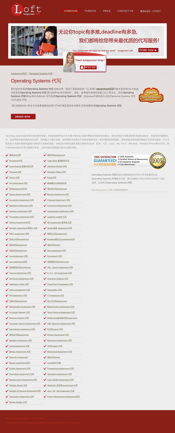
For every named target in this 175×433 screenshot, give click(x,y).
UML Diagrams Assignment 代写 (61, 323)
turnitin (90, 11)
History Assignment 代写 (19, 194)
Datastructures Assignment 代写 (23, 380)
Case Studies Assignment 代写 (60, 380)
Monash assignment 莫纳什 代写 (23, 228)
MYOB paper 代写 (55, 329)
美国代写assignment (18, 250)
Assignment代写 (19, 73)
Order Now (22, 116)
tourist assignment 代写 (19, 346)
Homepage (71, 11)
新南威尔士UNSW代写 (56, 183)
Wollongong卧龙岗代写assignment (62, 318)
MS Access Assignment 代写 (21, 279)
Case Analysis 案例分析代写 (21, 166)
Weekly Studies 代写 (18, 402)
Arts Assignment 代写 (18, 183)
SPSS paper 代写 (54, 346)
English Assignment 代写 (19, 368)
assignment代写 (105, 88)
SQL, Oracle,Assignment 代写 (60, 267)
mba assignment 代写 (56, 250)
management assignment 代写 (60, 211)
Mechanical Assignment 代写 (59, 352)
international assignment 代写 (22, 329)
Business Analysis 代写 (19, 318)
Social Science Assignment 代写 (61, 312)
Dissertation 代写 (54, 290)
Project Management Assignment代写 (63, 396)
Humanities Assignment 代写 (21, 217)
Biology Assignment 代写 (19, 352)
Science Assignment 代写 (20, 273)
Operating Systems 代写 (40, 73)
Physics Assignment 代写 (58, 335)
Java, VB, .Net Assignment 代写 (61, 391)
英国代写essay (53, 357)
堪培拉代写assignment (19, 335)
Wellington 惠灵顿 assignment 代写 (62, 385)
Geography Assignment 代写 (21, 396)
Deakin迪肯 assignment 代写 (59, 228)
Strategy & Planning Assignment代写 (25, 391)
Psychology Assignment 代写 (21, 374)
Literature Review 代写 (57, 166)
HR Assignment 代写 (18, 295)
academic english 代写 (57, 217)
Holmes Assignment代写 (19, 222)
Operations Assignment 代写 (59, 374)
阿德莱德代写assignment (20, 267)
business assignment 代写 (20, 211)
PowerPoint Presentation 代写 (60, 284)
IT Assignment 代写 (55, 295)
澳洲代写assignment (56, 155)
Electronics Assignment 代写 (59, 340)
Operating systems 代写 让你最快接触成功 (110, 190)
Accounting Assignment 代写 (21, 200)
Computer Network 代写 (19, 312)
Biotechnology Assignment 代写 (60, 307)
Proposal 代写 (15, 172)
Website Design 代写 (18, 385)
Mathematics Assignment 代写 (22, 307)
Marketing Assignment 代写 (21, 206)
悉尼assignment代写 (18, 189)
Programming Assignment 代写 (60, 368)
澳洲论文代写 (15, 155)
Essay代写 (51, 177)
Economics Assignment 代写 (59, 206)
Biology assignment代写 (19, 363)
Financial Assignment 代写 (58, 200)
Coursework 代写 (54, 256)
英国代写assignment (18, 245)
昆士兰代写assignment (57, 301)
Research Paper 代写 (56, 172)
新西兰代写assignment (57, 234)
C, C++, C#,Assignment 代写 (59, 273)
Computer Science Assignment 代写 (24, 323)
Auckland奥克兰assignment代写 (61, 239)
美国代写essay (53, 245)
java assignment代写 (18, 262)
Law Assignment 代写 (18, 256)
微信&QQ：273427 (150, 11)
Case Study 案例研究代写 (58, 161)
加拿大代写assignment (19, 239)
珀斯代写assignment (18, 301)
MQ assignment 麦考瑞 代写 (59, 222)
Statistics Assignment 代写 (20, 340)
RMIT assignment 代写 (19, 234)
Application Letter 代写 (19, 284)
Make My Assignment (18, 357)
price (107, 11)
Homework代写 (15, 161)
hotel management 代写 (19, 290)
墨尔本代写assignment (57, 189)
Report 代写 (14, 177)
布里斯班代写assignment (58, 262)
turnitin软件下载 (54, 363)
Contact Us (125, 11)
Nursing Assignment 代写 (58, 194)
